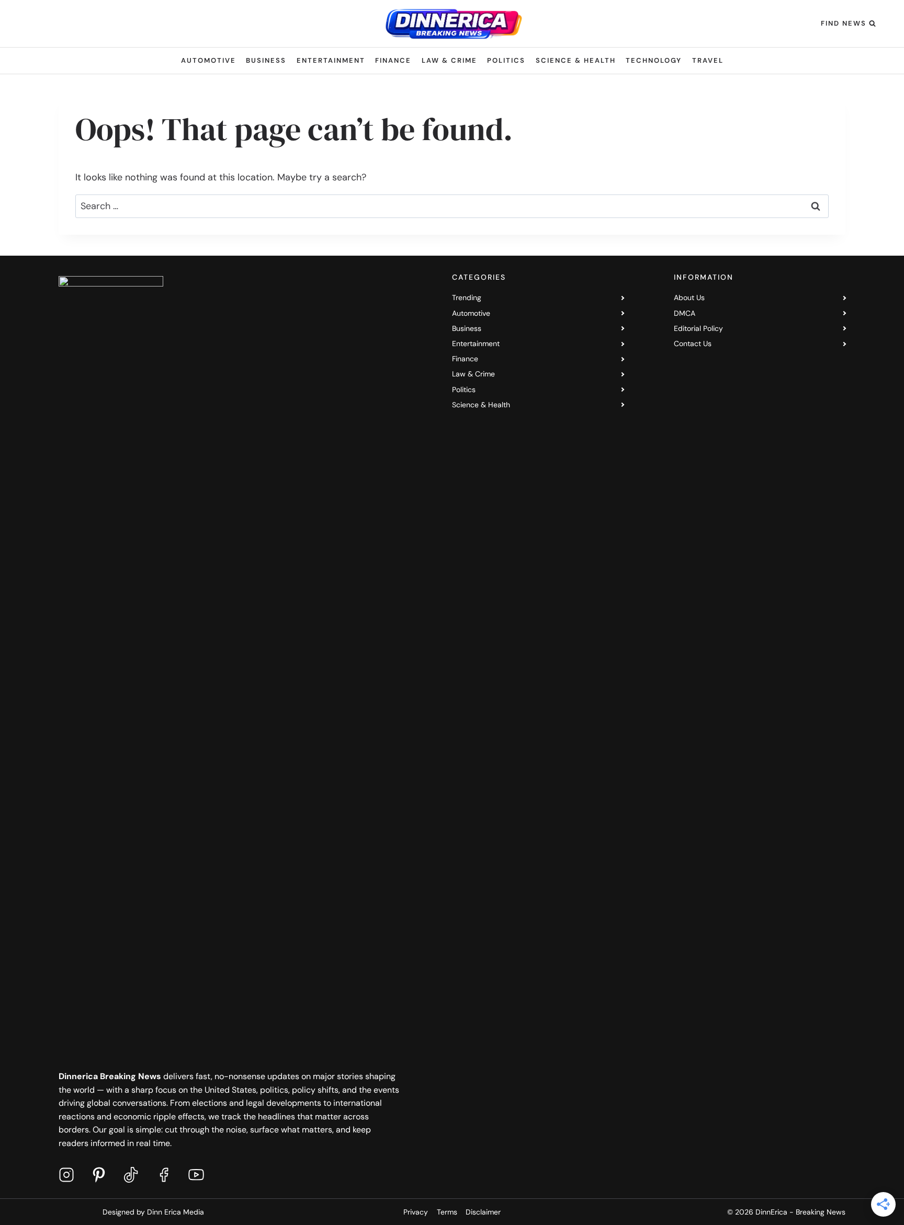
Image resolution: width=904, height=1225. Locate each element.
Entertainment (331, 60)
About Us (689, 297)
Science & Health (576, 60)
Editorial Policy (698, 328)
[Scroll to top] (870, 1203)
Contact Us (692, 343)
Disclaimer (483, 1212)
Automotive (208, 60)
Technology (654, 60)
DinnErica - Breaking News (800, 1212)
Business (266, 60)
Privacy (415, 1212)
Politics (506, 60)
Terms (447, 1212)
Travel (708, 60)
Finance (393, 60)
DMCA (684, 313)
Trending (466, 297)
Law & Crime (449, 60)
